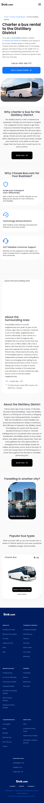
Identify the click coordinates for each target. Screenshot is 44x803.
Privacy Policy (9, 791)
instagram (31, 786)
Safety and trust (8, 643)
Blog (4, 652)
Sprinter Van (27, 682)
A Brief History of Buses (30, 736)
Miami (5, 728)
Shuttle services (8, 668)
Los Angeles (6, 724)
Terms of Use (19, 791)
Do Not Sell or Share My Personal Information (22, 796)
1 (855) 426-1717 (18, 772)
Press (4, 647)
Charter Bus (27, 673)
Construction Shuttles (9, 682)
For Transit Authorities (9, 677)
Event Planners (27, 634)
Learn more (27, 720)
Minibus (25, 677)
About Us (6, 625)
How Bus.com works (9, 630)
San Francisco (7, 742)
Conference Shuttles (29, 630)
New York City (7, 737)
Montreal (5, 733)
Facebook (12, 786)
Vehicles (26, 668)
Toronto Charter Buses (17, 17)
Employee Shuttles (8, 686)
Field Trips (26, 643)
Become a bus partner (10, 634)
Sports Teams (27, 647)
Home (6, 17)
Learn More (22, 594)
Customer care (18, 758)
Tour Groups (27, 652)
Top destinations (9, 720)
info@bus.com (17, 767)
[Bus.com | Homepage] (9, 614)
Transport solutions (30, 625)
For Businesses (7, 673)
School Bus (26, 686)
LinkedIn (21, 786)
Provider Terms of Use (30, 791)
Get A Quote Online (21, 70)
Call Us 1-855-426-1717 (21, 63)
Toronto (5, 746)
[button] (9, 500)
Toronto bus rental (11, 41)
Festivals (26, 638)
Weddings (26, 656)
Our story (5, 638)
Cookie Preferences (22, 793)
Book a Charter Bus (22, 589)
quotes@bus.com (18, 763)
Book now (22, 155)
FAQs (24, 724)
